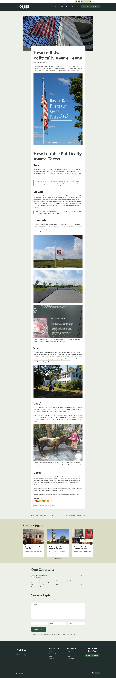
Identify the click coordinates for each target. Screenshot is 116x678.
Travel (68, 651)
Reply (82, 575)
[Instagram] (79, 1)
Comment (35, 604)
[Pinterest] (84, 1)
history (36, 505)
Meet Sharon (70, 658)
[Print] (45, 501)
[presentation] (33, 536)
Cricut (51, 651)
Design (68, 656)
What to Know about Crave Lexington (74, 514)
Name (34, 623)
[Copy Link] (40, 501)
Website (71, 623)
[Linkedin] (87, 1)
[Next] (91, 543)
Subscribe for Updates (90, 7)
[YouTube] (82, 1)
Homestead (52, 653)
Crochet (51, 658)
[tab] (55, 558)
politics (48, 505)
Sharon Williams (38, 62)
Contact (70, 661)
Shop (78, 7)
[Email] (90, 1)
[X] (96, 673)
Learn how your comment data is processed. (64, 634)
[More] (48, 501)
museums (41, 505)
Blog (68, 653)
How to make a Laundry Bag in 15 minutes (42, 514)
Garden (51, 656)
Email (52, 623)
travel (53, 505)
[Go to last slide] (25, 543)
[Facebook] (76, 1)
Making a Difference (39, 49)
